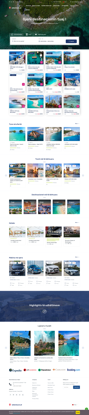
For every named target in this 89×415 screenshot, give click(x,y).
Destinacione (65, 5)
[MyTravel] (15, 405)
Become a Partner (36, 385)
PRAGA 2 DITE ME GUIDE (71, 179)
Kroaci (57, 202)
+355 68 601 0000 (17, 386)
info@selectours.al (19, 1)
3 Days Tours (50, 392)
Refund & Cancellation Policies (35, 395)
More (76, 123)
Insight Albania (36, 5)
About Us (34, 383)
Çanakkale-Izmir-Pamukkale (35, 179)
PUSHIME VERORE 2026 (46, 5)
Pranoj (77, 412)
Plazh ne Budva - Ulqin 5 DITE (35, 144)
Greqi (41, 202)
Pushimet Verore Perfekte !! (65, 357)
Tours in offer (51, 383)
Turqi (12, 202)
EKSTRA (72, 5)
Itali (27, 202)
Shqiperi (71, 202)
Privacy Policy (35, 398)
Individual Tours (51, 385)
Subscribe (76, 387)
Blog (77, 5)
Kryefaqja (28, 5)
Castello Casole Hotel (16, 240)
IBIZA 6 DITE (49, 89)
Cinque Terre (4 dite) (69, 67)
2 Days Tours (50, 389)
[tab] (16, 34)
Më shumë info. (16, 413)
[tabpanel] (17, 175)
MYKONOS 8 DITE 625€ (70, 89)
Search (72, 41)
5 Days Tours (50, 394)
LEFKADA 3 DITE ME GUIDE (71, 144)
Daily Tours (50, 387)
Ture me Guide (56, 5)
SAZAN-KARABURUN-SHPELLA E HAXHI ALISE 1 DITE (16, 180)
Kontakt (28, 9)
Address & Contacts (34, 388)
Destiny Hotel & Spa (52, 242)
